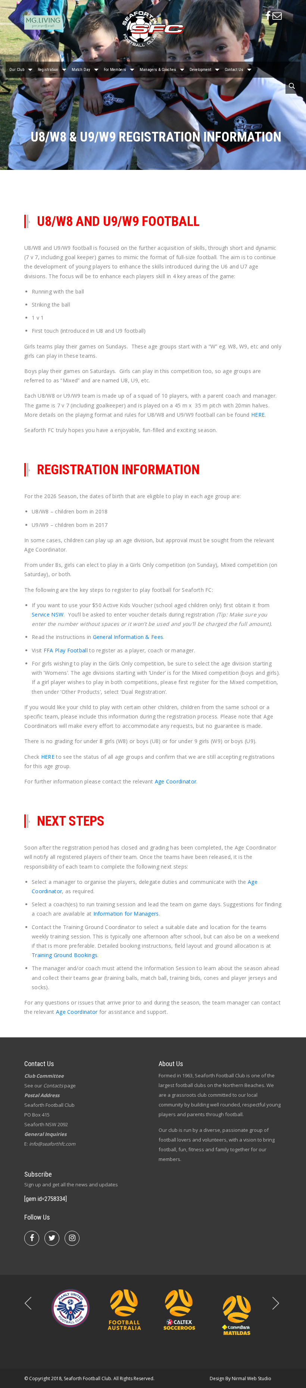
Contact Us (234, 69)
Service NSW (47, 614)
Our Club (16, 69)
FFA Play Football (66, 650)
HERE (258, 414)
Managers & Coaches (158, 69)
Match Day (81, 69)
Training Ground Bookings (64, 955)
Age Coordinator (176, 781)
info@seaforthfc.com (52, 1143)
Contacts (53, 1085)
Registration (48, 69)
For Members (115, 69)
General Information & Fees (128, 636)
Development (200, 69)
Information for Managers (126, 913)
